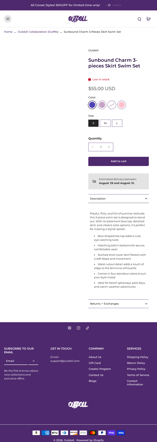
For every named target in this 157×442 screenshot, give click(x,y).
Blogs (92, 381)
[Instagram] (78, 327)
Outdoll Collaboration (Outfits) (38, 31)
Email (10, 361)
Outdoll (69, 440)
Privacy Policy (136, 368)
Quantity (95, 138)
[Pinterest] (69, 327)
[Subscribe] (33, 361)
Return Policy (136, 363)
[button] (118, 161)
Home (8, 31)
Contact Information (135, 382)
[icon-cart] (148, 19)
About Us (95, 357)
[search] (139, 19)
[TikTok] (87, 327)
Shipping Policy (137, 357)
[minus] (93, 147)
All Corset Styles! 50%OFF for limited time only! (76, 5)
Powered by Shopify (90, 440)
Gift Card (95, 363)
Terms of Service (138, 375)
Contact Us (96, 375)
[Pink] (122, 105)
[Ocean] (92, 105)
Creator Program (100, 368)
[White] (112, 105)
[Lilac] (102, 105)
